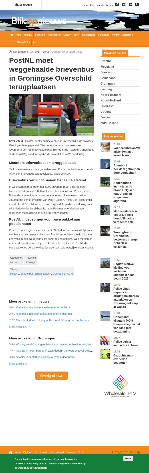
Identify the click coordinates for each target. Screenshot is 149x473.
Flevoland (107, 66)
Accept (128, 458)
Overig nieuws (51, 376)
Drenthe (106, 61)
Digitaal (28, 35)
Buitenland (103, 35)
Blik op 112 (22, 42)
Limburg (106, 89)
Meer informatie (37, 467)
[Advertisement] (75, 319)
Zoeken (34, 42)
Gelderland (108, 77)
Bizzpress (127, 35)
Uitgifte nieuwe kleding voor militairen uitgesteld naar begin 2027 (123, 271)
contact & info (88, 5)
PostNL (14, 273)
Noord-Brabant (110, 94)
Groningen (31, 262)
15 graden (25, 4)
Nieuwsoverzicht (12, 35)
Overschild (59, 273)
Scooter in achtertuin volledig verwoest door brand (45, 356)
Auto (19, 35)
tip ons (109, 5)
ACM (70, 273)
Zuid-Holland (109, 123)
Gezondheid (54, 35)
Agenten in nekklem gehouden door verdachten (126, 169)
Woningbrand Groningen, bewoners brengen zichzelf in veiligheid (126, 239)
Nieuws (116, 35)
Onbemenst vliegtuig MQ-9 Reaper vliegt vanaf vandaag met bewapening (126, 324)
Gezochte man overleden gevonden (123, 359)
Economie (40, 35)
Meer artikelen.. (18, 363)
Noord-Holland (110, 100)
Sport (76, 35)
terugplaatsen (43, 273)
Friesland (106, 72)
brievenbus (27, 273)
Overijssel (107, 106)
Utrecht (105, 111)
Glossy (67, 35)
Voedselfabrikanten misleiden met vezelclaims (126, 151)
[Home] (39, 21)
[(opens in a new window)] (117, 5)
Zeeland (106, 117)
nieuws (14, 262)
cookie (100, 5)
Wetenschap (88, 35)
